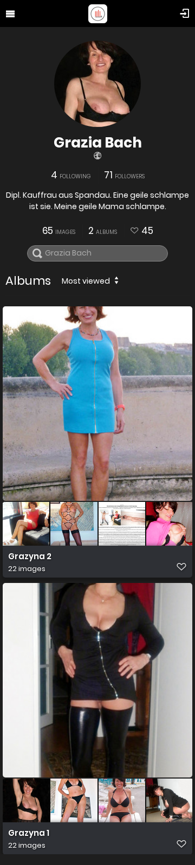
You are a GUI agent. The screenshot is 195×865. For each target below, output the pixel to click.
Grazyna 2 (29, 556)
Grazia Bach (98, 142)
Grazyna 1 (28, 833)
